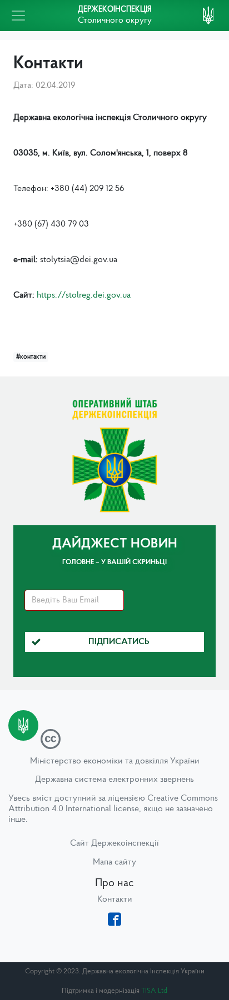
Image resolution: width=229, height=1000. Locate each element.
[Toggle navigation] (18, 15)
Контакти (114, 899)
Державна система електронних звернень (114, 779)
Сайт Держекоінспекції (114, 843)
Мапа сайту (114, 862)
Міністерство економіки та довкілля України (115, 761)
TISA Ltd (154, 990)
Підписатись (119, 641)
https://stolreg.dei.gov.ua (84, 295)
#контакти (31, 357)
